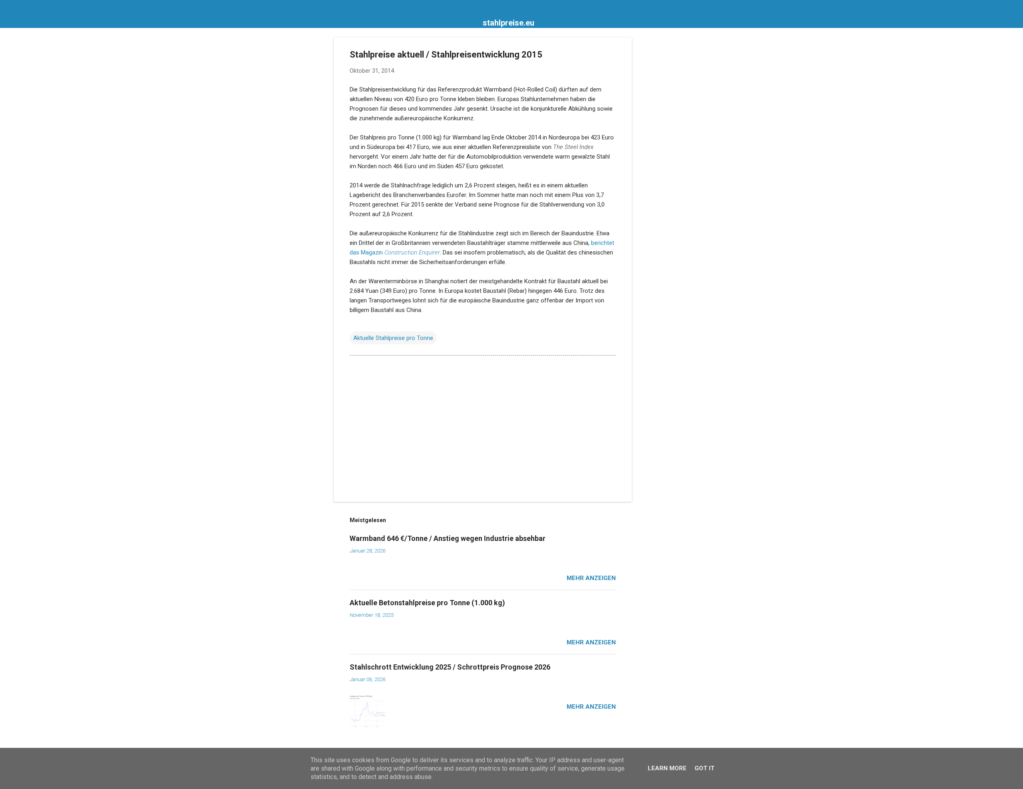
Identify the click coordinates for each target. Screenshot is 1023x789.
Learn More (667, 768)
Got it (705, 768)
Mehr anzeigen (591, 578)
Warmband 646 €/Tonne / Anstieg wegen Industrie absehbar (447, 538)
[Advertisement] (663, 157)
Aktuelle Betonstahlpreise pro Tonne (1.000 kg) (427, 602)
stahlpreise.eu (508, 23)
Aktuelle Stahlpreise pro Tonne (393, 338)
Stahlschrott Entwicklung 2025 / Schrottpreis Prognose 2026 (450, 667)
